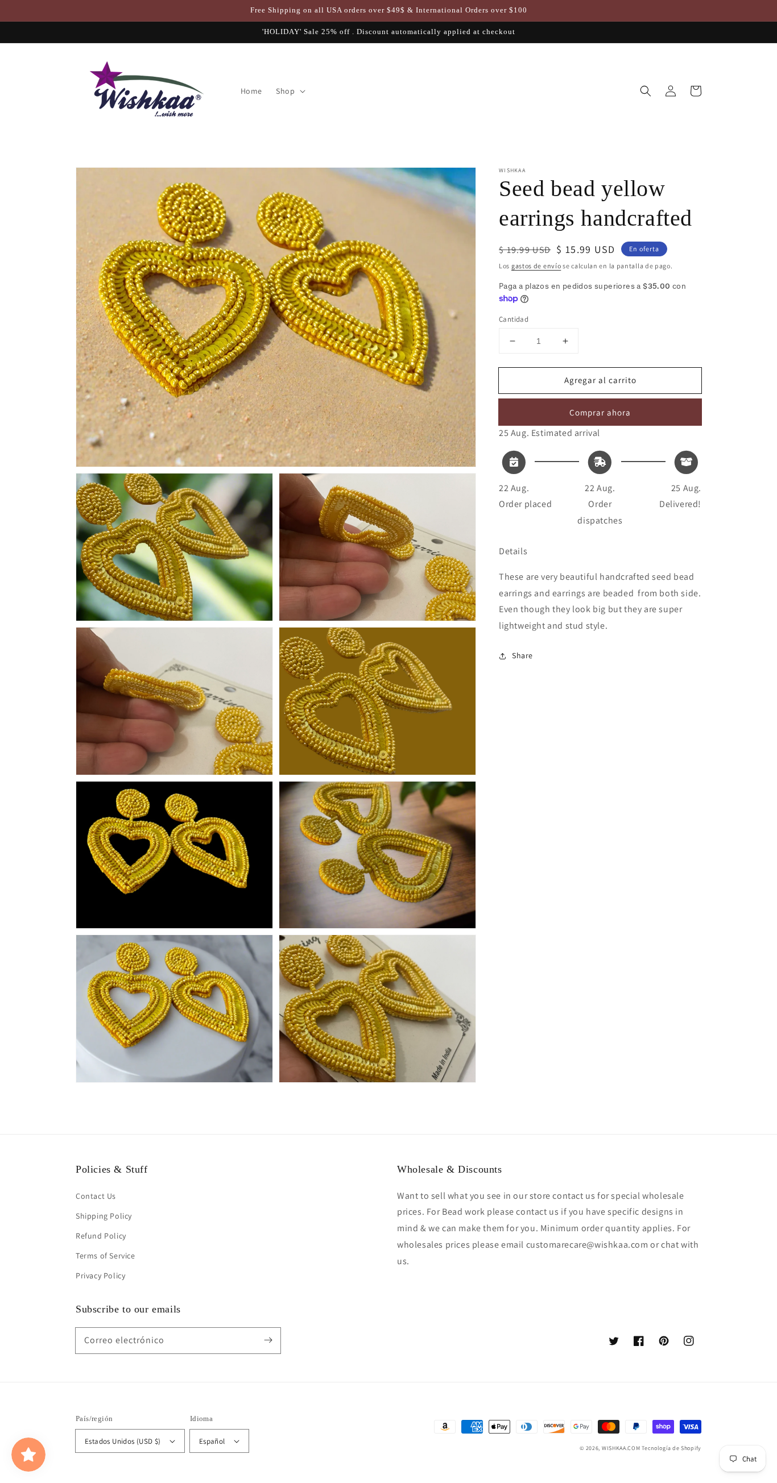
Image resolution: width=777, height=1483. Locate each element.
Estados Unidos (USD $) (123, 1441)
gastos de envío (536, 265)
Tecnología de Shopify (671, 1448)
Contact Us (96, 1196)
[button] (645, 90)
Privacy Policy (100, 1275)
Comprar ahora (600, 412)
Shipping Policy (104, 1216)
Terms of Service (105, 1256)
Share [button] (522, 655)
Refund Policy (101, 1236)
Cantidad (513, 319)
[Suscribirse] (267, 1340)
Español (212, 1441)
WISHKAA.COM (621, 1448)
